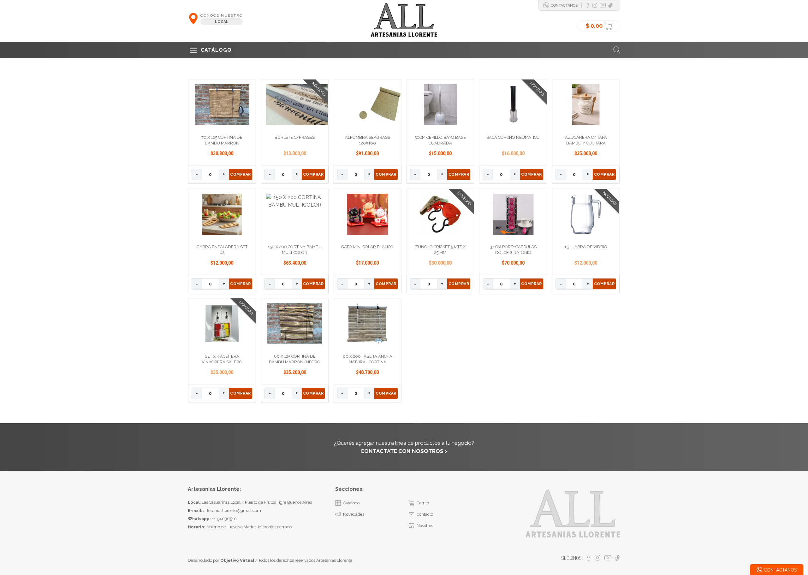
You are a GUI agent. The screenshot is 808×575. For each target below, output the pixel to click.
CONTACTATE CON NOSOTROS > (404, 451)
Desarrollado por (221, 560)
